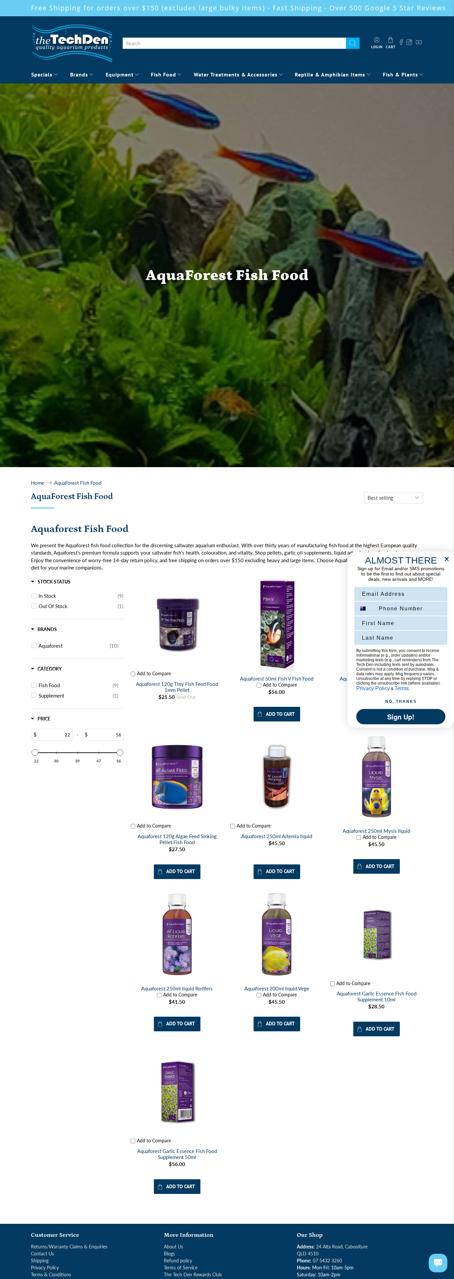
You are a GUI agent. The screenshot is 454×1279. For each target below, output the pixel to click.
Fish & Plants (400, 74)
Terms (402, 688)
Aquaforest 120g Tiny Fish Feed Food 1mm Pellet (177, 687)
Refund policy (178, 1260)
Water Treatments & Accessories (236, 74)
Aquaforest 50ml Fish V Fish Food (276, 679)
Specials (42, 74)
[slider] (35, 752)
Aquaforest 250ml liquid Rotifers (177, 988)
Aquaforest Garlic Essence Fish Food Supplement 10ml (376, 996)
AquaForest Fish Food (77, 482)
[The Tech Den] (72, 43)
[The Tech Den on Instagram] (410, 43)
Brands (79, 74)
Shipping (40, 1260)
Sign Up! (400, 716)
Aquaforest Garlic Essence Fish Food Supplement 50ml (177, 1154)
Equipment (120, 74)
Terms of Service (180, 1267)
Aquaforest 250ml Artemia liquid (276, 836)
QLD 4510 (307, 1253)
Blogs (169, 1253)
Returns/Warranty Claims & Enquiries (69, 1246)
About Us (173, 1246)
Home (37, 482)
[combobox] (234, 43)
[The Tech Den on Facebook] (401, 43)
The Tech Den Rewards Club (193, 1274)
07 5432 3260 (327, 1260)
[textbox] (54, 734)
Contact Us (42, 1253)
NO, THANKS (401, 701)
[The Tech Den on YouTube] (419, 43)
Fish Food (163, 74)
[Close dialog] (447, 559)
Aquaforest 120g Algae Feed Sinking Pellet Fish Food (177, 839)
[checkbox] (81, 596)
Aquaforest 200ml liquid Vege (276, 988)
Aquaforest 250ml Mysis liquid (376, 831)
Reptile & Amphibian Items (330, 74)
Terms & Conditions (51, 1274)
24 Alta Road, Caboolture (342, 1246)
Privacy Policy (45, 1267)
